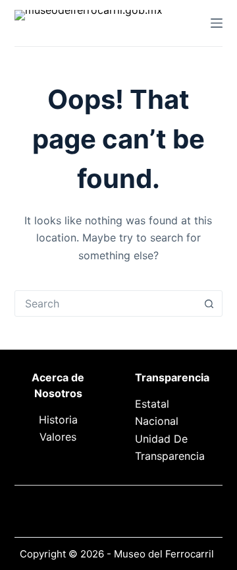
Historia (58, 419)
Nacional (156, 421)
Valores (58, 436)
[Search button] (209, 303)
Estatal (152, 403)
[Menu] (217, 23)
